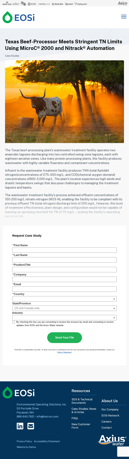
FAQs (75, 418)
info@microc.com (47, 416)
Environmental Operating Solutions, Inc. (42, 404)
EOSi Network (110, 415)
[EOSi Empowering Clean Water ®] (18, 17)
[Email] (30, 426)
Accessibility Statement (47, 441)
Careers (106, 421)
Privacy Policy (24, 441)
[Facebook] (41, 426)
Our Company (110, 409)
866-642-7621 (25, 416)
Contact (106, 427)
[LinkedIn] (20, 426)
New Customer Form (81, 426)
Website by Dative (26, 447)
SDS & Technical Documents (82, 401)
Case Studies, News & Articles (84, 410)
